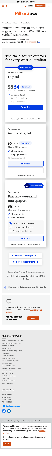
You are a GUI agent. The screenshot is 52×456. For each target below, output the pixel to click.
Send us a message (13, 406)
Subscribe (40, 6)
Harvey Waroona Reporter (10, 361)
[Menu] (3, 6)
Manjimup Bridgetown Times (11, 368)
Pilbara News (6, 23)
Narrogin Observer (8, 373)
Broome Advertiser (8, 346)
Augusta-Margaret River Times (11, 343)
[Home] (6, 5)
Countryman (6, 353)
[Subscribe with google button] (25, 113)
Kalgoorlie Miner (7, 363)
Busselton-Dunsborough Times (12, 351)
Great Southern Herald (9, 358)
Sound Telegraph (7, 383)
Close (7, 444)
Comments (32, 42)
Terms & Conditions (28, 272)
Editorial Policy (38, 421)
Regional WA (25, 23)
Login (30, 6)
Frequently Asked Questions (21, 421)
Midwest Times (6, 371)
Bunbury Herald (7, 348)
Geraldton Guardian (8, 356)
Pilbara (15, 23)
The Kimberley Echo (8, 366)
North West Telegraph (9, 376)
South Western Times (8, 381)
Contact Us (5, 421)
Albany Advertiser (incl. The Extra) (12, 341)
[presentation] (10, 223)
